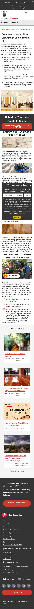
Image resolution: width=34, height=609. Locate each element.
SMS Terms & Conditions (8, 603)
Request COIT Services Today (17, 503)
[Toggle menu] (31, 14)
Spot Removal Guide (9, 539)
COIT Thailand (26, 579)
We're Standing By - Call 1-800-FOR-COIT (17, 126)
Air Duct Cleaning (8, 570)
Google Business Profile (11, 562)
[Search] (26, 13)
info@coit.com (7, 559)
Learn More (18, 7)
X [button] (32, 1)
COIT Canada (10, 579)
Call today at (10, 19)
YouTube (29, 586)
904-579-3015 (7, 557)
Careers (5, 527)
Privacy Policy (13, 601)
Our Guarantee (15, 515)
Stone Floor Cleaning (22, 566)
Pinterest (19, 586)
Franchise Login (7, 536)
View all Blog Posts (17, 471)
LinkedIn (24, 586)
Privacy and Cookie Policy (23, 601)
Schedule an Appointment (10, 23)
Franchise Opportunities (9, 533)
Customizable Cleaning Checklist (12, 545)
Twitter (14, 586)
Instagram (9, 586)
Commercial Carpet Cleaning (11, 573)
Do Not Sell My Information (10, 530)
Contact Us (17, 592)
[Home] (4, 14)
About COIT (6, 524)
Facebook (4, 586)
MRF (4, 521)
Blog (4, 542)
